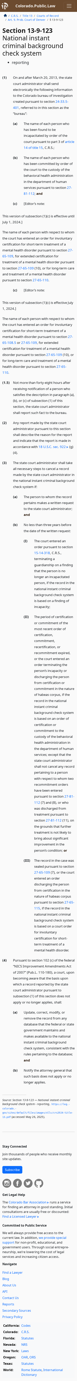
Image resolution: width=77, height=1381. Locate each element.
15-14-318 (42, 553)
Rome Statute (31, 1370)
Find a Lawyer (12, 1272)
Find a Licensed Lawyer (19, 1216)
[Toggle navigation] (69, 6)
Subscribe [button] (12, 1170)
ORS (32, 1357)
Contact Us (10, 1298)
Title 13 (27, 16)
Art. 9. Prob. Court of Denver (27, 20)
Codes (26, 1325)
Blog (5, 1279)
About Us (9, 1285)
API (4, 1291)
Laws (25, 1351)
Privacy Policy (12, 1317)
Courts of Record (48, 16)
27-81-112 (54, 820)
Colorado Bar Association (27, 1202)
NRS (24, 1344)
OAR (24, 1357)
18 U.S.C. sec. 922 (52, 446)
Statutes (27, 1338)
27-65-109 (26, 268)
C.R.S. (14, 16)
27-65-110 (40, 280)
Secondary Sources (16, 1310)
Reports (8, 1304)
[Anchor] (29, 113)
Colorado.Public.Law (35, 6)
